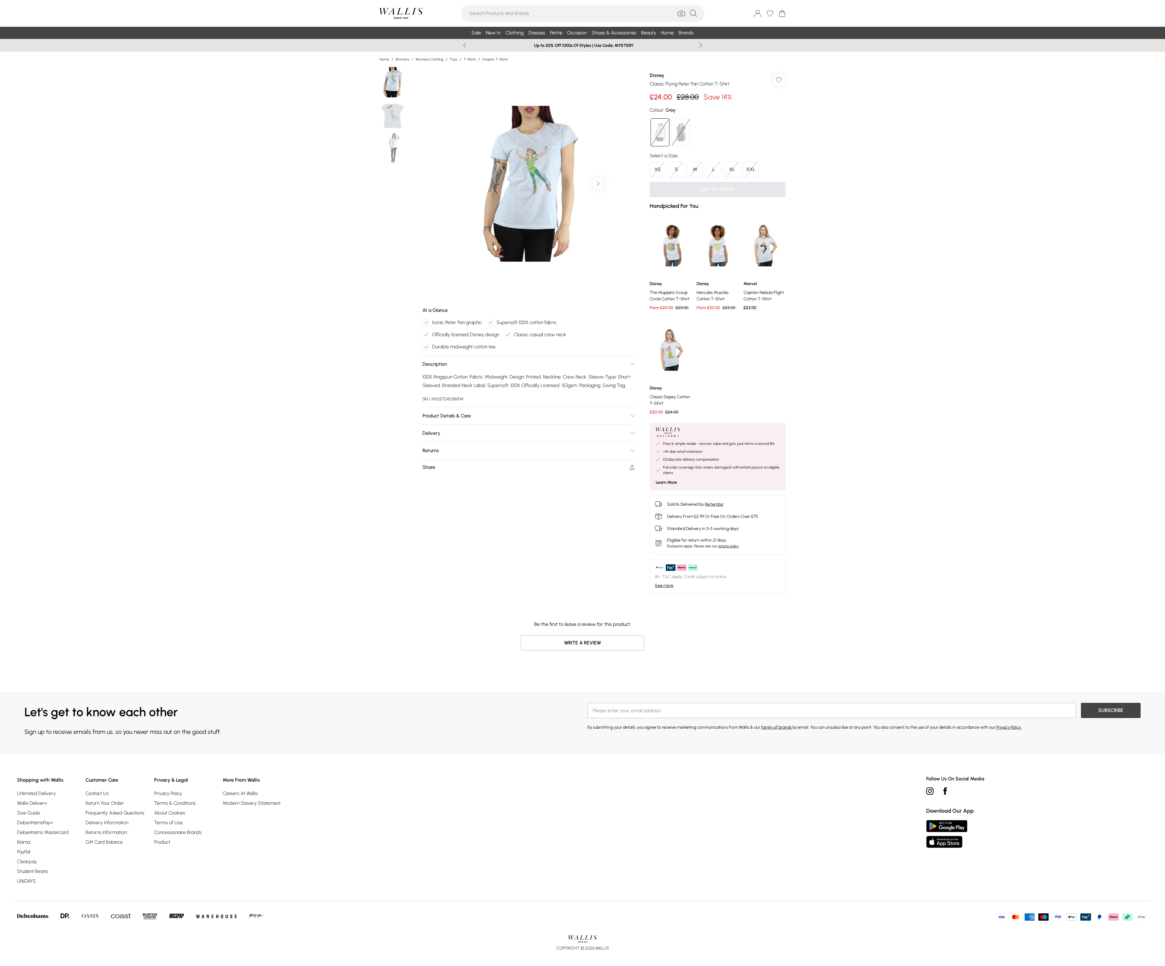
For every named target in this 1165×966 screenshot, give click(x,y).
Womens (402, 59)
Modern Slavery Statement (252, 803)
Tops (453, 59)
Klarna (23, 842)
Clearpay (27, 861)
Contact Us (97, 793)
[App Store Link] (946, 834)
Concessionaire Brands (178, 832)
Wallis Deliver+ (32, 803)
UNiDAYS (26, 881)
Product (162, 842)
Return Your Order (105, 803)
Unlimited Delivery (36, 793)
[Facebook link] (945, 791)
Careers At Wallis (240, 793)
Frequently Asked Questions (115, 813)
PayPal (23, 852)
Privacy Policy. (1009, 727)
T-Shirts (470, 59)
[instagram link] (930, 791)
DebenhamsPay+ (35, 822)
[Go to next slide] (598, 184)
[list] (528, 184)
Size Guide (28, 813)
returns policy (728, 546)
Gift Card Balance (104, 842)
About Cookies (169, 813)
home (384, 59)
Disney (657, 75)
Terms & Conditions (175, 803)
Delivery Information (107, 822)
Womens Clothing (429, 59)
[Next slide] (700, 45)
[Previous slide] (464, 45)
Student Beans (32, 871)
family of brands (776, 727)
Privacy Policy (168, 793)
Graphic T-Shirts (495, 59)
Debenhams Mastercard (43, 832)
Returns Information (106, 832)
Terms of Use (168, 822)
